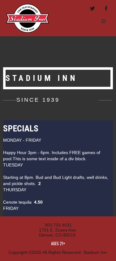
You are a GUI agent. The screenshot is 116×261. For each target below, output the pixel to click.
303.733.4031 (58, 225)
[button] (103, 21)
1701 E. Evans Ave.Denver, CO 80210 (58, 232)
